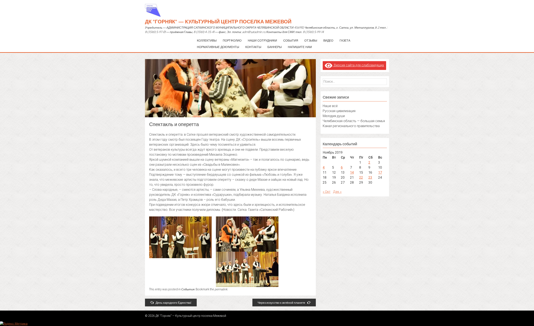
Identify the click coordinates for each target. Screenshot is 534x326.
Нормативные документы (218, 47)
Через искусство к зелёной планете (281, 302)
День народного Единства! (173, 302)
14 (352, 172)
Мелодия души (334, 116)
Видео (328, 40)
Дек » (337, 192)
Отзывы (310, 40)
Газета (345, 40)
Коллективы (207, 40)
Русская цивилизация (339, 111)
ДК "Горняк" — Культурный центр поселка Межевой (218, 21)
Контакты (253, 47)
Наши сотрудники (262, 40)
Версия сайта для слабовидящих (358, 65)
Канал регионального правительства (351, 126)
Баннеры (274, 47)
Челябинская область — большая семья (354, 121)
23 (370, 177)
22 (361, 177)
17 (380, 172)
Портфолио (232, 40)
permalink (221, 289)
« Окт (326, 192)
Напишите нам (300, 47)
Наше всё (330, 106)
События (290, 40)
